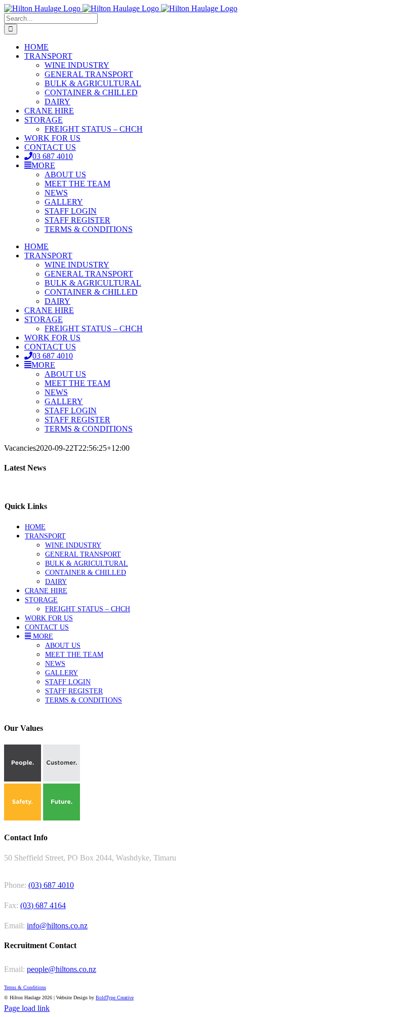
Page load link (27, 1008)
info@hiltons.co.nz (57, 925)
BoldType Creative (115, 997)
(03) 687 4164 (43, 905)
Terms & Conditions (25, 987)
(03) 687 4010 (51, 885)
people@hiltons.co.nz (61, 969)
